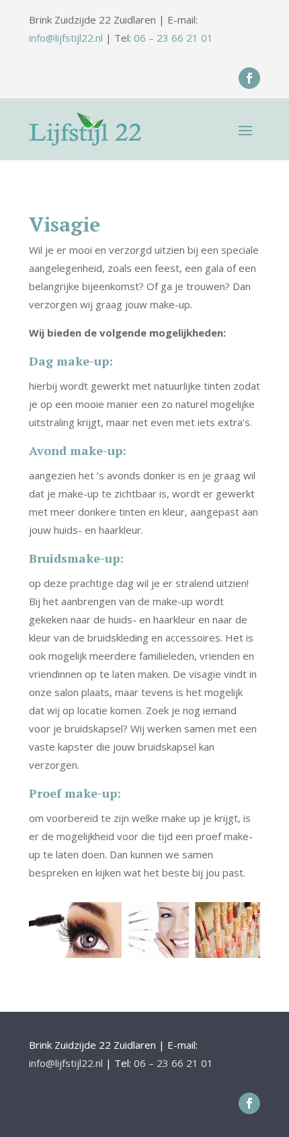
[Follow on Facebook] (249, 78)
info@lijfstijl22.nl (66, 37)
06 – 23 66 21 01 (173, 37)
